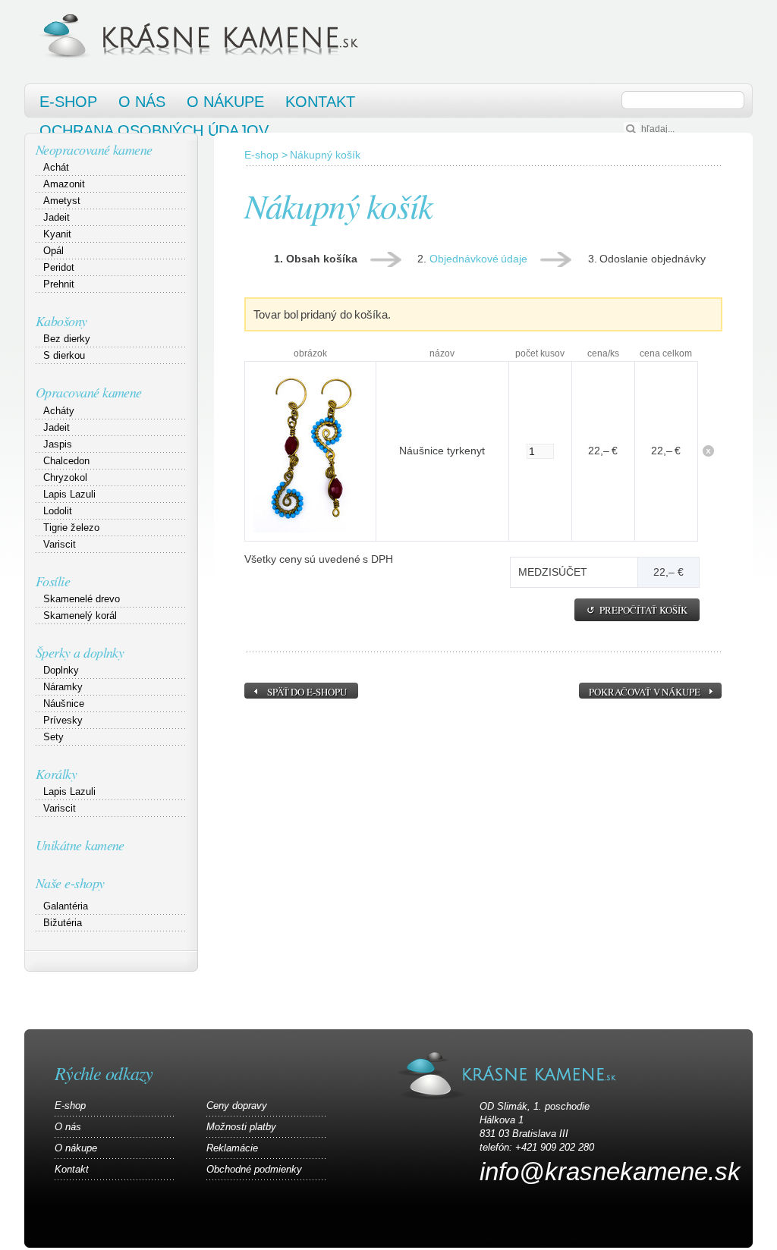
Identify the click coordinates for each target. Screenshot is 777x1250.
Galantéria (65, 906)
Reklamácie (232, 1148)
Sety (53, 737)
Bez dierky (66, 338)
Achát (56, 167)
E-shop (261, 155)
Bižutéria (62, 922)
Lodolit (57, 511)
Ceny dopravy (236, 1105)
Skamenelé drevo (81, 599)
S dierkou (64, 355)
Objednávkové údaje (478, 259)
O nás (141, 101)
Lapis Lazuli (69, 494)
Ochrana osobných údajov (154, 130)
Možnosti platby (241, 1126)
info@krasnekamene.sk (610, 1171)
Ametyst (61, 200)
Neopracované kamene (94, 149)
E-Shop (68, 101)
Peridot (58, 267)
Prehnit (58, 284)
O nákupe (225, 101)
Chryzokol (65, 477)
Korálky (56, 774)
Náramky (63, 687)
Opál (53, 250)
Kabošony (61, 321)
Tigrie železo (71, 527)
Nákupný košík (325, 155)
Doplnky (61, 670)
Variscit (59, 544)
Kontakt (320, 101)
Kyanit (57, 234)
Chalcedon (66, 460)
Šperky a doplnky (80, 652)
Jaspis (57, 444)
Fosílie (53, 581)
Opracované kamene (89, 392)
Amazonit (64, 184)
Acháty (58, 410)
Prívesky (63, 720)
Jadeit (56, 217)
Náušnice (63, 703)
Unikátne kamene (80, 845)
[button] (637, 609)
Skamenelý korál (80, 615)
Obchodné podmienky (254, 1169)
